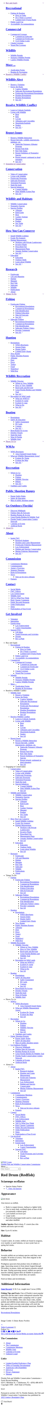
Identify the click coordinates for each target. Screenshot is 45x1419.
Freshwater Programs (19, 178)
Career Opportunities (23, 628)
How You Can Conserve (20, 230)
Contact (10, 584)
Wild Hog (14, 371)
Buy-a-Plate (19, 639)
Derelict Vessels (17, 433)
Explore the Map (21, 460)
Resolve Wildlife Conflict (21, 105)
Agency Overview (18, 568)
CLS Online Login (22, 41)
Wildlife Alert (14, 79)
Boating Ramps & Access (20, 515)
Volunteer (14, 619)
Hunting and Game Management (27, 543)
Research (11, 269)
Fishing (10, 299)
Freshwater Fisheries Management (28, 545)
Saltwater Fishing (17, 319)
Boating (10, 412)
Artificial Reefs (16, 526)
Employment (15, 623)
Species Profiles (17, 208)
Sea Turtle (19, 223)
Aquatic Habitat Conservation (26, 251)
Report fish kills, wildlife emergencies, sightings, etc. (25, 744)
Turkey (13, 364)
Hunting (11, 337)
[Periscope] (16, 1331)
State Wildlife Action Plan (25, 191)
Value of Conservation (19, 174)
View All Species (14, 1189)
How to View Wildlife (23, 385)
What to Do (19, 405)
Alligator (18, 210)
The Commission (12, 1345)
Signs (13, 607)
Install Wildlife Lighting (20, 236)
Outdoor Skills (20, 260)
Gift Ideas (19, 632)
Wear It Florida (16, 437)
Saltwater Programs (18, 181)
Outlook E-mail (12, 1354)
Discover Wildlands (18, 511)
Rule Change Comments (20, 600)
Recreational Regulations (24, 306)
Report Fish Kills (21, 149)
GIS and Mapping (17, 277)
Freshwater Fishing (18, 304)
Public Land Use (17, 22)
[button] (11, 3)
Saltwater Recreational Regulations (28, 91)
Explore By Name (22, 458)
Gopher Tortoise (21, 217)
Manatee (18, 219)
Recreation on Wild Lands (20, 396)
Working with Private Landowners (28, 242)
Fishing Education (22, 313)
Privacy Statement (12, 1372)
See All (18, 100)
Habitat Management (18, 240)
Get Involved (14, 614)
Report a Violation (17, 85)
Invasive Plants (21, 245)
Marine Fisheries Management (26, 551)
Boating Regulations (23, 98)
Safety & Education (18, 420)
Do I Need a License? (23, 18)
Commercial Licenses (19, 34)
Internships (15, 621)
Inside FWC (15, 538)
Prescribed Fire (21, 247)
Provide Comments (22, 330)
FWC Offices (16, 591)
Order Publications (18, 604)
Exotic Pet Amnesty (18, 238)
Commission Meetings (19, 564)
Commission (13, 558)
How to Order (20, 15)
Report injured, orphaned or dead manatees (30, 761)
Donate (18, 636)
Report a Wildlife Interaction (21, 138)
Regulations (15, 343)
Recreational (14, 8)
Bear (17, 114)
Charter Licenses (17, 43)
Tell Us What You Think (20, 598)
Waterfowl (14, 369)
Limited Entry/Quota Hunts (25, 20)
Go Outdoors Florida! (19, 505)
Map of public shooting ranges (22, 500)
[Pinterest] (20, 1331)
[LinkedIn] (18, 1331)
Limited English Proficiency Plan (18, 1363)
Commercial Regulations (24, 309)
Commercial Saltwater (23, 37)
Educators (19, 258)
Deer (12, 360)
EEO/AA (9, 1370)
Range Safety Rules (18, 496)
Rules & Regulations (18, 572)
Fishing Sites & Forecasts (20, 513)
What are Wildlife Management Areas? (25, 456)
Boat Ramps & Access (19, 431)
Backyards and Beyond (24, 388)
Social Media (16, 589)
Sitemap (9, 1374)
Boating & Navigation (19, 72)
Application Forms (18, 70)
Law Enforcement (22, 547)
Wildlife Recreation (18, 376)
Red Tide (14, 283)
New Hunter (15, 354)
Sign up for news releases (25, 577)
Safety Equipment (22, 422)
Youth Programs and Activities (26, 634)
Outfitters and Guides (19, 486)
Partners (14, 579)
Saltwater (14, 285)
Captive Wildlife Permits (20, 60)
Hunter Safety (20, 349)
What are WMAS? (22, 399)
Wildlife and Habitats (19, 198)
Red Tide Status (21, 151)
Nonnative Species (18, 206)
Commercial (13, 29)
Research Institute (22, 540)
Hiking (18, 481)
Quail (13, 367)
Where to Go (15, 473)
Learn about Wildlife (23, 262)
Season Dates (20, 347)
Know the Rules (17, 87)
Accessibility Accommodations (22, 24)
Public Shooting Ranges (20, 356)
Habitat (13, 279)
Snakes (18, 125)
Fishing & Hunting (18, 13)
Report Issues (14, 132)
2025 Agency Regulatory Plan (12, 1397)
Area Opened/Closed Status (25, 454)
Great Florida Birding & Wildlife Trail (25, 517)
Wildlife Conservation (19, 204)
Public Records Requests (20, 602)
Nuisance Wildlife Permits (20, 58)
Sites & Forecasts (21, 315)
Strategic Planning (17, 570)
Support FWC (16, 630)
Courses (18, 426)
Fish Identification (22, 311)
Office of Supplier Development (18, 1365)
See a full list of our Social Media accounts (17, 1334)
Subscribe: (38, 1334)
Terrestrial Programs (18, 183)
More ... (10, 64)
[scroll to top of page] (2, 1325)
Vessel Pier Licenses (18, 45)
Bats (17, 117)
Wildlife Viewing (17, 381)
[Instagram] (2, 1331)
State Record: (6, 1289)
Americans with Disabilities (16, 1368)
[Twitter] (7, 1331)
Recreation (12, 467)
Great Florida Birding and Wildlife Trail (30, 955)
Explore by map (21, 403)
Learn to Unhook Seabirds (21, 110)
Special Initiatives (17, 187)
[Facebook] (4, 1331)
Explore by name (21, 401)
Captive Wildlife (21, 89)
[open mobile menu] (7, 1167)
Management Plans (22, 249)
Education (14, 255)
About (13, 292)
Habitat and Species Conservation (28, 549)
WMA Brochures (21, 345)
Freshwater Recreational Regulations (29, 93)
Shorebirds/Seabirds (22, 123)
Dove (13, 362)
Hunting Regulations (23, 95)
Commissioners (16, 566)
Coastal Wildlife (21, 189)
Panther (18, 221)
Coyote (18, 119)
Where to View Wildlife (24, 383)
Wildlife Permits (17, 55)
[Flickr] (14, 1331)
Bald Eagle (19, 212)
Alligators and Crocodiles (25, 121)
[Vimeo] (12, 1331)
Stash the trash (16, 185)
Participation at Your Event (21, 609)
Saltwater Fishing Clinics (24, 328)
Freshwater (15, 274)
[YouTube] (9, 1331)
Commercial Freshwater (24, 39)
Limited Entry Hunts (23, 351)
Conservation (14, 169)
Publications (15, 290)
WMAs (10, 446)
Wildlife (11, 50)
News (13, 575)
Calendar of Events (18, 524)
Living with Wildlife (18, 112)
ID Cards (18, 424)
